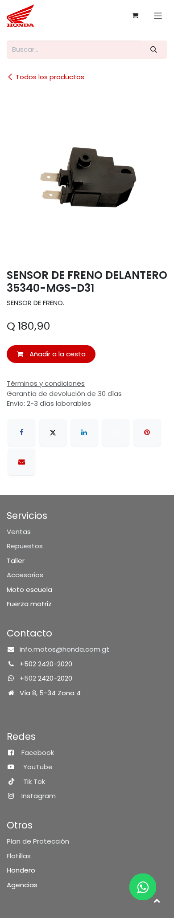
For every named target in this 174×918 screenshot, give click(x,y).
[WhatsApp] (115, 432)
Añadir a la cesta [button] (57, 354)
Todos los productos (50, 77)
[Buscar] (154, 50)
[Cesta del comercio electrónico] (135, 15)
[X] (53, 432)
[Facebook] (21, 432)
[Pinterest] (147, 432)
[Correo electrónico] (21, 462)
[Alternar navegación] (158, 15)
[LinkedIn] (84, 432)
